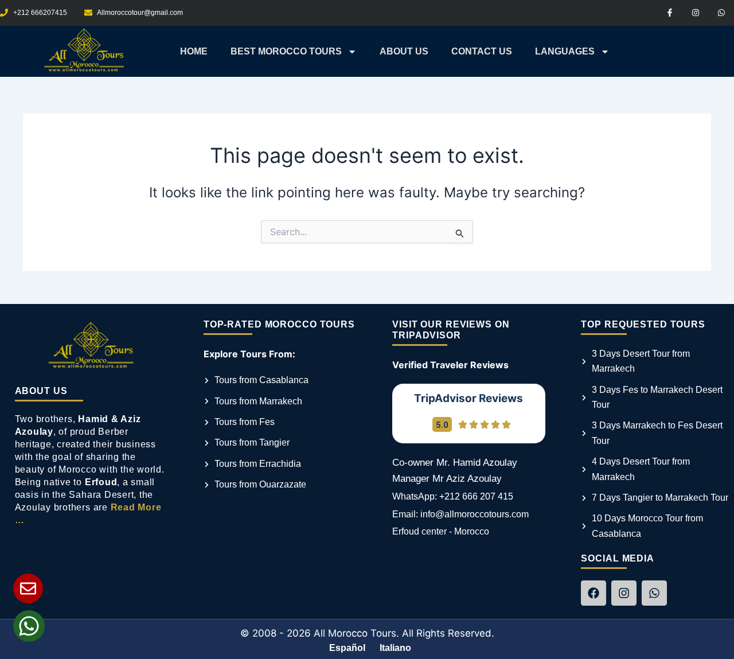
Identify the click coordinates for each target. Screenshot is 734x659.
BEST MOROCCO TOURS (286, 51)
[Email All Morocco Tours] (28, 588)
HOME (194, 51)
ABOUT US (404, 51)
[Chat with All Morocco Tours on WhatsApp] (29, 626)
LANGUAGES (565, 51)
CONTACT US (481, 51)
